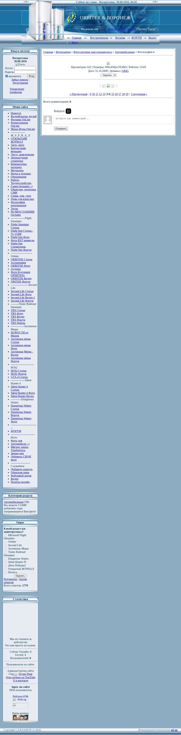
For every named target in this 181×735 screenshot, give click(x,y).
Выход (152, 37)
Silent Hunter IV (17, 561)
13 (104, 94)
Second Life (15, 545)
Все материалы (99, 37)
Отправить (61, 128)
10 (93, 94)
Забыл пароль (19, 79)
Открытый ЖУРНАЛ (21, 568)
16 (116, 94)
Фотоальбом (63, 52)
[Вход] (68, 111)
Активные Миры (18, 548)
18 (123, 94)
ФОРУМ (136, 37)
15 (112, 94)
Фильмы (120, 37)
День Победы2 (17, 565)
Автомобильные (14, 501)
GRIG (125, 70)
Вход (75, 42)
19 (126, 94)
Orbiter (12, 541)
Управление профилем (17, 90)
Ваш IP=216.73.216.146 (122, 29)
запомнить (14, 76)
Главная (76, 37)
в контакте (20, 680)
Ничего (12, 572)
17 (119, 94)
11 (97, 94)
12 (100, 94)
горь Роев (25, 673)
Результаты (10, 579)
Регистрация (20, 82)
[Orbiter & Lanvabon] (20, 719)
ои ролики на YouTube (20, 677)
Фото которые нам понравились (92, 52)
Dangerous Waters (18, 558)
